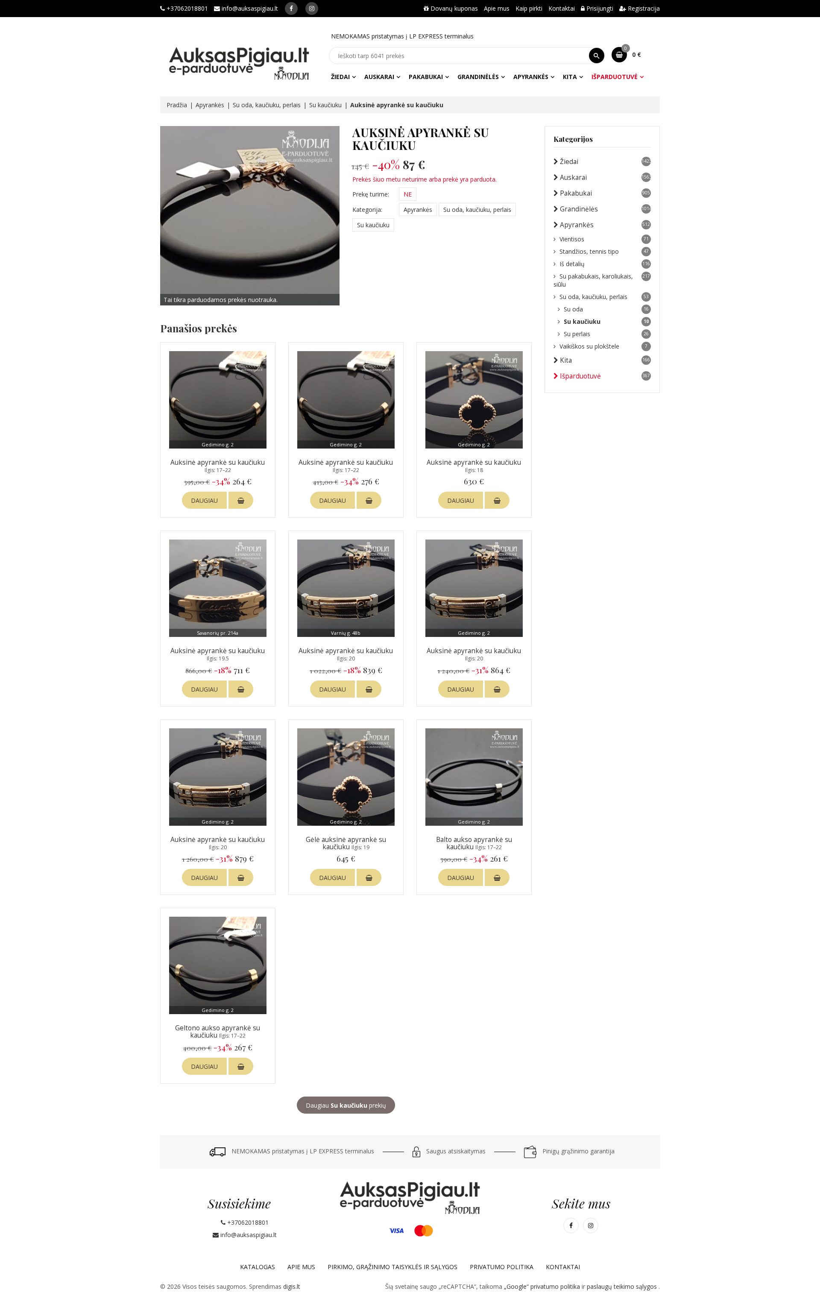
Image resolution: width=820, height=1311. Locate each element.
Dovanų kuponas (453, 8)
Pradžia (177, 105)
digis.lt (291, 1286)
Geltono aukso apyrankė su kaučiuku (217, 1032)
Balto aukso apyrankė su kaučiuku (474, 843)
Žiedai (340, 77)
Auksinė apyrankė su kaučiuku (217, 466)
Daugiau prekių (346, 1105)
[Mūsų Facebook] (291, 8)
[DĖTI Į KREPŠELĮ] (240, 500)
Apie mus (497, 8)
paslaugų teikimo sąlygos (623, 1286)
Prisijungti (599, 8)
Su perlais (606, 334)
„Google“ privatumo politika (543, 1286)
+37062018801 (186, 8)
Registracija (643, 8)
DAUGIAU (204, 500)
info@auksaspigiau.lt (249, 8)
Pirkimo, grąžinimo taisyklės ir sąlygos (392, 1267)
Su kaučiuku (325, 105)
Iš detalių (604, 264)
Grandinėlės (478, 77)
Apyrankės (530, 77)
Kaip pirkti (528, 8)
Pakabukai (426, 77)
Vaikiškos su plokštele (603, 346)
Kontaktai (561, 8)
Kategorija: (367, 209)
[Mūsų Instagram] (311, 8)
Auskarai (379, 77)
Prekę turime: (370, 194)
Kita (570, 77)
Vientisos (604, 239)
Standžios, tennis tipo (604, 251)
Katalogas (257, 1267)
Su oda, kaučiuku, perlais (267, 105)
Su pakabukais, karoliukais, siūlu (602, 280)
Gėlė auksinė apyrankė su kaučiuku (346, 843)
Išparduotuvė (615, 77)
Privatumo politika (501, 1267)
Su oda (606, 309)
